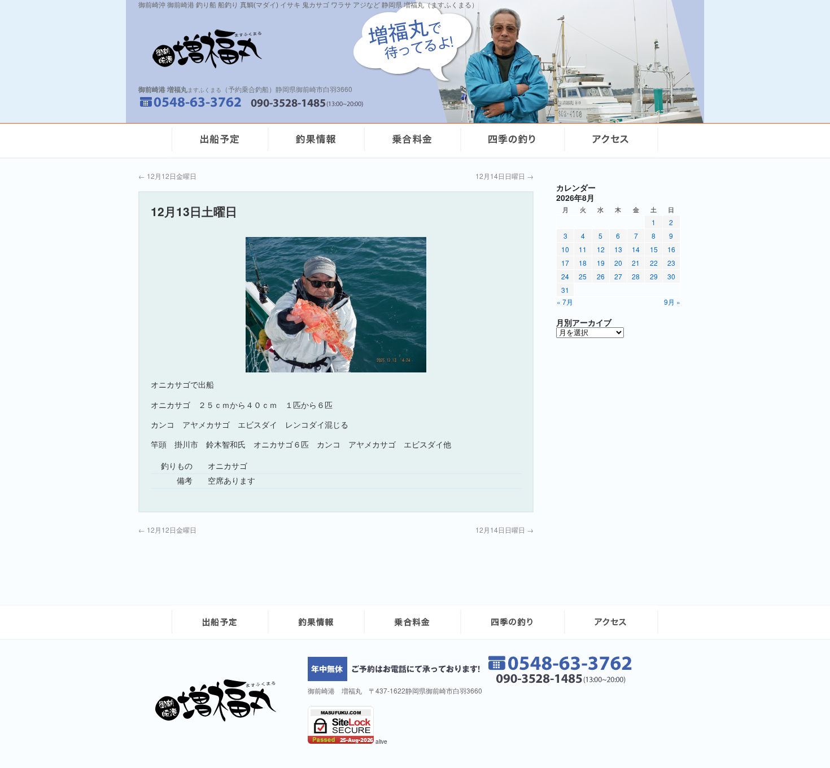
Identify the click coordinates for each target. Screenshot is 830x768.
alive (381, 741)
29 (654, 276)
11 (583, 249)
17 (565, 262)
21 (636, 262)
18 (583, 262)
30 (671, 276)
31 (565, 290)
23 (671, 262)
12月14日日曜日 (504, 176)
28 (636, 276)
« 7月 (565, 301)
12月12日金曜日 (167, 176)
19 (601, 262)
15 (654, 249)
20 (618, 262)
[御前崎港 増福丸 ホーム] (285, 49)
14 (636, 249)
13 (618, 249)
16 (671, 249)
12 (601, 249)
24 (565, 276)
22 (654, 262)
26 (601, 276)
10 (565, 249)
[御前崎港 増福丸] (220, 718)
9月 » (672, 301)
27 (618, 276)
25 (583, 276)
